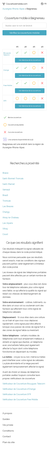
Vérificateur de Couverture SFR (17, 394)
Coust (5, 234)
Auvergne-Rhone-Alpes (13, 9)
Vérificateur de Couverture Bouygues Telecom (24, 383)
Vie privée (8, 425)
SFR (4, 101)
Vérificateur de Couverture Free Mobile (20, 399)
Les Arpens (8, 223)
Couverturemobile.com (16, 4)
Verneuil (6, 189)
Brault (5, 195)
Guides (6, 419)
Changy (6, 212)
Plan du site (9, 442)
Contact (7, 436)
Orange (6, 70)
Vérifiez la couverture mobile (24, 32)
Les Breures (8, 206)
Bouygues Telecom (7, 54)
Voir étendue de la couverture (30, 60)
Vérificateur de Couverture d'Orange (19, 389)
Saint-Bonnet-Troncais (13, 178)
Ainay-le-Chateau (11, 217)
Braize (5, 173)
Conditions (8, 430)
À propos (7, 413)
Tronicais (7, 201)
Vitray (5, 228)
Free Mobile (7, 85)
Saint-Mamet (9, 184)
